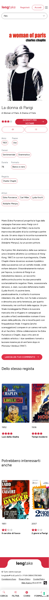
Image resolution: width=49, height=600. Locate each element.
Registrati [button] (25, 7)
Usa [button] (15, 142)
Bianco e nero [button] (18, 167)
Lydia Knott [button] (37, 197)
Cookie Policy (39, 579)
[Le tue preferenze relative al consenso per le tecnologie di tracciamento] (44, 593)
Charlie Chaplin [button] (9, 181)
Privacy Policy (24, 579)
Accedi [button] (38, 7)
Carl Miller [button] (24, 197)
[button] (31, 122)
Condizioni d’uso (8, 579)
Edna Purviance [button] (10, 197)
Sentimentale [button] (9, 154)
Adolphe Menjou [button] (10, 203)
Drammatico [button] (24, 154)
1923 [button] (5, 142)
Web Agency (26, 583)
